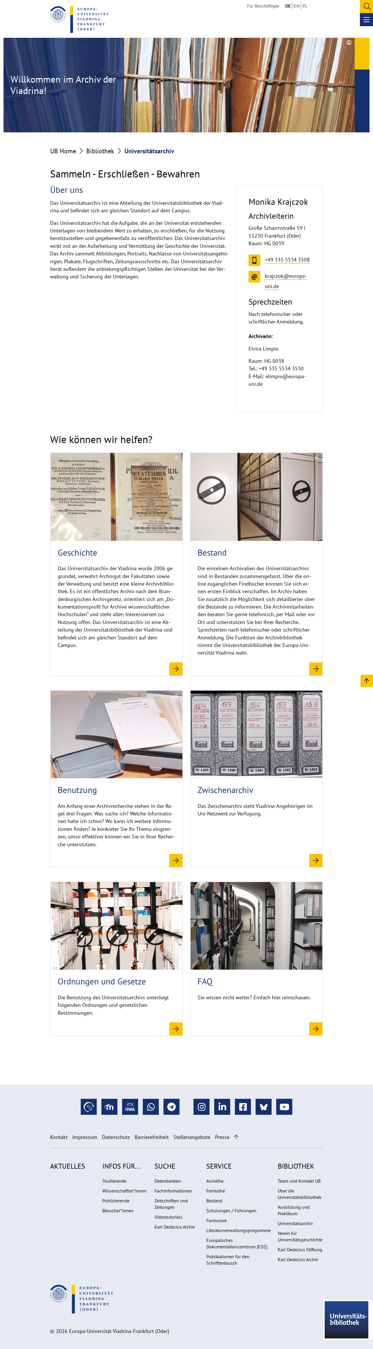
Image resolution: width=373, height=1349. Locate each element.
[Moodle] (109, 1107)
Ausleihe (215, 1181)
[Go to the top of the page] (236, 1137)
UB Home (63, 151)
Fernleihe (215, 1191)
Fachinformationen (173, 1191)
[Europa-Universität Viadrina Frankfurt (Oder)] (79, 19)
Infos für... (121, 1166)
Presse (222, 1137)
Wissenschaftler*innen (124, 1191)
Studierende (114, 1181)
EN (297, 6)
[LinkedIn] (222, 1107)
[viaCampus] (89, 1107)
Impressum (84, 1137)
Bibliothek (100, 151)
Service (219, 1166)
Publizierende (115, 1201)
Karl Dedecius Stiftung (300, 1249)
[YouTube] (284, 1107)
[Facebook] (243, 1107)
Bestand (214, 1201)
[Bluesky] (264, 1107)
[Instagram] (201, 1107)
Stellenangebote (191, 1137)
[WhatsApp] (151, 1107)
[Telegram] (171, 1107)
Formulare (216, 1220)
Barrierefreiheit (152, 1137)
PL (304, 6)
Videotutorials (168, 1217)
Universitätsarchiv (295, 1223)
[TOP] (366, 680)
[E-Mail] (130, 1107)
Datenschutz (116, 1137)
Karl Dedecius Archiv (174, 1227)
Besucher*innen (117, 1210)
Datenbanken (167, 1181)
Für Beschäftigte (263, 6)
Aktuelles (67, 1166)
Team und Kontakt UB (299, 1181)
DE (288, 6)
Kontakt (59, 1137)
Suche (164, 1166)
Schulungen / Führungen (231, 1210)
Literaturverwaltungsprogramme (238, 1230)
